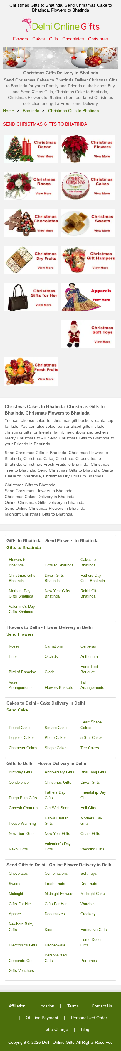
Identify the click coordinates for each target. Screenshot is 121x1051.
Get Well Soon (57, 808)
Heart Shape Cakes (91, 725)
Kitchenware (55, 945)
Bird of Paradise (22, 672)
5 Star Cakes (91, 737)
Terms (73, 1006)
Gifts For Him (20, 904)
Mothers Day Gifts (91, 821)
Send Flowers (20, 634)
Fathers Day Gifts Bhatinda (92, 578)
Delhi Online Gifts (58, 1042)
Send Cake (17, 710)
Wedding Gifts (92, 849)
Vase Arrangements (21, 685)
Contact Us (102, 1006)
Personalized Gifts (56, 958)
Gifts (53, 38)
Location (46, 1006)
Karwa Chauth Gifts (56, 821)
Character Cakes (23, 748)
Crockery (88, 914)
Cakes (38, 38)
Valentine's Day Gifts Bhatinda (22, 609)
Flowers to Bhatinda (17, 562)
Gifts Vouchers (21, 970)
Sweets (15, 883)
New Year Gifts (57, 833)
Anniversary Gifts (59, 772)
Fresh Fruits (55, 883)
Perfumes (88, 960)
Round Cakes (20, 727)
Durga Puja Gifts (23, 798)
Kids (48, 929)
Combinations (56, 873)
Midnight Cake (92, 893)
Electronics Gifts (23, 945)
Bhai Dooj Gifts (93, 772)
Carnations (54, 646)
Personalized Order (89, 1017)
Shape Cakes (56, 748)
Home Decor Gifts (91, 942)
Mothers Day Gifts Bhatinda (21, 594)
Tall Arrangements (92, 685)
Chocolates (73, 38)
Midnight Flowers (59, 893)
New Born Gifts (22, 833)
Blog (85, 1029)
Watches (87, 904)
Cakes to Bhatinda (88, 562)
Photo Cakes (56, 737)
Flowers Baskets (59, 687)
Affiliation (17, 1006)
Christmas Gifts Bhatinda (22, 578)
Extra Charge (55, 1029)
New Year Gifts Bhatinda (57, 594)
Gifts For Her (56, 904)
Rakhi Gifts (18, 849)
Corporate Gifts (22, 960)
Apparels (16, 914)
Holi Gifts (88, 808)
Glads (50, 672)
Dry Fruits (88, 883)
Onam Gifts (90, 833)
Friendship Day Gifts (93, 795)
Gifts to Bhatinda (23, 547)
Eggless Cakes (22, 737)
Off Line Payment (42, 1017)
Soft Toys (88, 873)
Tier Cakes (89, 748)
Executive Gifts (93, 929)
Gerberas (88, 646)
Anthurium (89, 656)
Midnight (16, 893)
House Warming (22, 823)
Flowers (20, 38)
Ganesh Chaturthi (23, 808)
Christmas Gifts (58, 782)
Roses (14, 646)
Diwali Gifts (90, 782)
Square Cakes (57, 727)
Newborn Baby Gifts (21, 927)
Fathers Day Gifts (55, 795)
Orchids (51, 656)
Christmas (98, 38)
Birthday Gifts (20, 772)
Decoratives (55, 914)
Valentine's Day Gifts (58, 847)
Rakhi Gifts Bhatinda (90, 594)
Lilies (13, 656)
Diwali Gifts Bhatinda (54, 578)
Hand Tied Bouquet (89, 670)
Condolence (19, 782)
